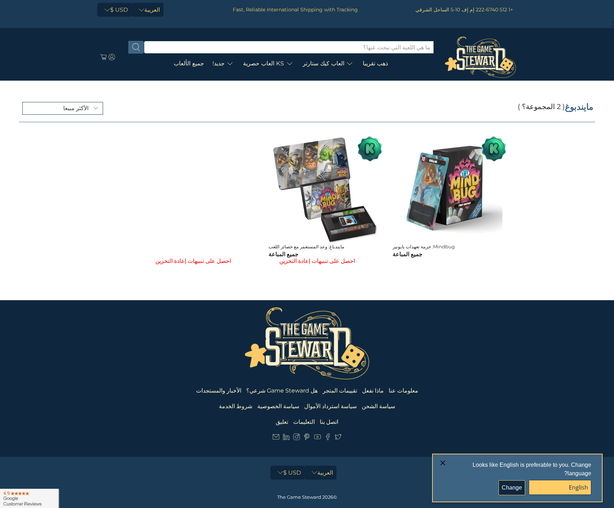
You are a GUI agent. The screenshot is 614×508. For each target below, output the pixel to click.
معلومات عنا (403, 390)
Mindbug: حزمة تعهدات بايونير (424, 246)
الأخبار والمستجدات (218, 390)
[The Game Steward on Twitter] (338, 438)
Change (512, 488)
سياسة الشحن (378, 406)
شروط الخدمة (235, 406)
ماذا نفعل (373, 390)
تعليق (282, 421)
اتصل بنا (329, 421)
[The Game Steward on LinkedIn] (286, 438)
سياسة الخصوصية (278, 406)
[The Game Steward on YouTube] (317, 438)
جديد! (218, 63)
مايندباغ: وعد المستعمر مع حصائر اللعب (306, 246)
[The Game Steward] (480, 57)
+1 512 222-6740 (494, 9)
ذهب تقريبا (375, 63)
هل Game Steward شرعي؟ (282, 390)
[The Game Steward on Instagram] (296, 438)
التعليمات (304, 421)
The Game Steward (299, 497)
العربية (152, 9)
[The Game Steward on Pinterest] (306, 438)
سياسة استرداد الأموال (330, 406)
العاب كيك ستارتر (323, 63)
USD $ (119, 9)
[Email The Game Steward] (276, 438)
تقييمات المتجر (340, 390)
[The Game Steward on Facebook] (327, 438)
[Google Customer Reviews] (29, 498)
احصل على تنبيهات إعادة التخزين (317, 261)
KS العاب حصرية (263, 63)
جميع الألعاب (189, 63)
